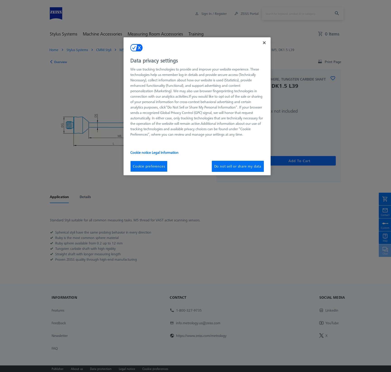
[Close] (264, 43)
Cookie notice (141, 152)
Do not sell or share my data (237, 166)
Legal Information (165, 152)
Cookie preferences (149, 166)
